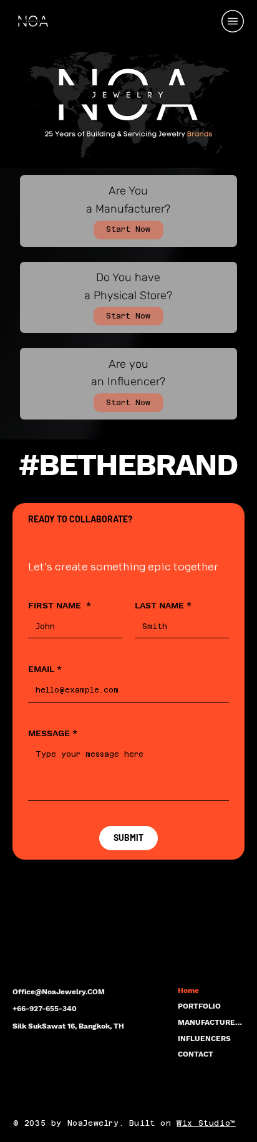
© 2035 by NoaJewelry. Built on (95, 1123)
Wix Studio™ (206, 1123)
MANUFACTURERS (211, 1022)
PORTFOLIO (199, 1006)
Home (188, 990)
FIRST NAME (59, 605)
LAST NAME (163, 605)
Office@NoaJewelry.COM (58, 991)
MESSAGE (52, 733)
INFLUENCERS (204, 1038)
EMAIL (45, 669)
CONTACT (195, 1054)
